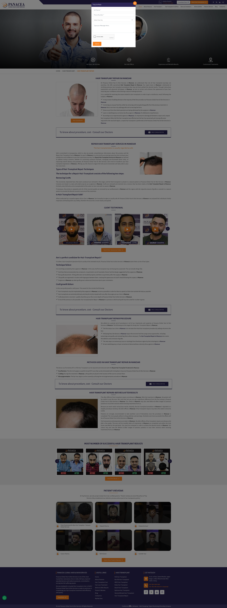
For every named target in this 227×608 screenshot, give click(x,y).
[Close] (135, 3)
